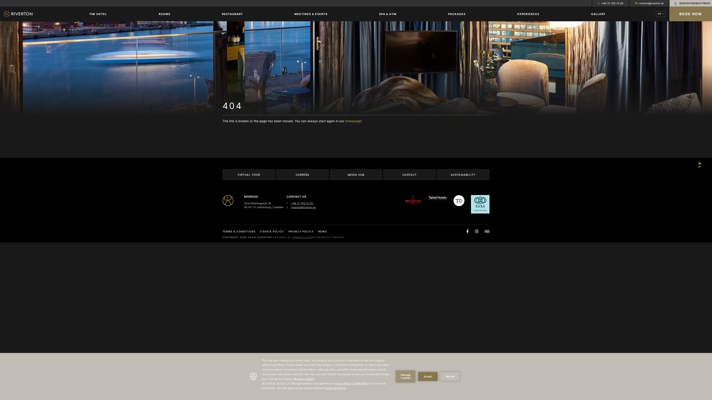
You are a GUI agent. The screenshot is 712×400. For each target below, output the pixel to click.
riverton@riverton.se (651, 3)
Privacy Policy (301, 231)
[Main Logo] (21, 14)
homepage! (353, 121)
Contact (409, 174)
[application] (356, 376)
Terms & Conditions (239, 231)
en (659, 13)
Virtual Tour (249, 174)
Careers (302, 174)
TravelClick (301, 237)
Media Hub (356, 174)
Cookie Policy (272, 231)
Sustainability (463, 174)
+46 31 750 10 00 (612, 3)
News (322, 231)
